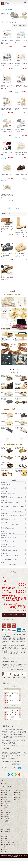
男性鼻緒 (4, 795)
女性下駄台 (18, 792)
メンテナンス (5, 834)
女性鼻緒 (17, 795)
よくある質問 (5, 836)
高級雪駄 (4, 797)
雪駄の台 (4, 803)
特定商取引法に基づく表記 (9, 844)
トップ (2, 9)
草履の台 (17, 799)
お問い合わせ (5, 847)
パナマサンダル (6, 812)
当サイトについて (7, 840)
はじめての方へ (6, 829)
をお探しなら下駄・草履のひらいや (10, 4)
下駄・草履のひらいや (22, 855)
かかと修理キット (7, 821)
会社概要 (4, 838)
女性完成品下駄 (19, 790)
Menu (25, 1)
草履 (5, 9)
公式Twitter (5, 849)
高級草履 (10, 9)
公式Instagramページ (7, 851)
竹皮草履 (4, 808)
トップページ (5, 783)
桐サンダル (5, 810)
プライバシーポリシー (8, 842)
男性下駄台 (5, 792)
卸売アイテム (5, 816)
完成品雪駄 (5, 799)
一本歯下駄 (5, 805)
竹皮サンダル (5, 814)
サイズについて (6, 831)
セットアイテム (6, 818)
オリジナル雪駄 (6, 801)
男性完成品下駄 (6, 790)
